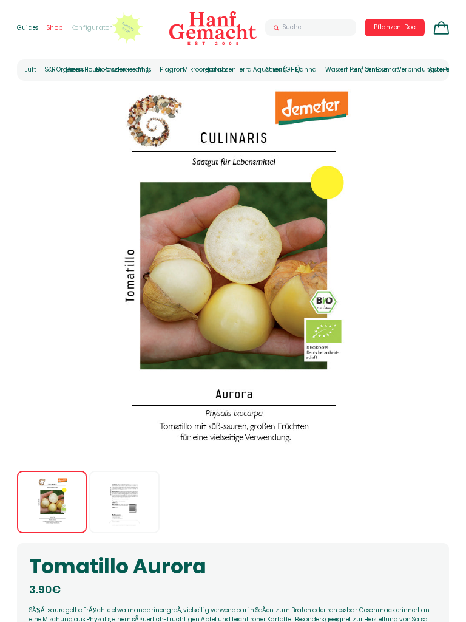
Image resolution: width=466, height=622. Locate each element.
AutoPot (440, 69)
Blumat (387, 69)
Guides (27, 28)
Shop (54, 28)
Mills (144, 69)
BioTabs (216, 69)
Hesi (123, 69)
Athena (276, 69)
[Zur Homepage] (213, 28)
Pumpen (363, 69)
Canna (306, 69)
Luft (30, 69)
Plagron (172, 69)
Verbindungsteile (423, 69)
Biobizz (107, 69)
